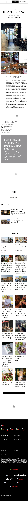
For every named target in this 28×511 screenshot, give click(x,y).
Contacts (4, 443)
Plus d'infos (3, 463)
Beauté (9, 4)
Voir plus (14, 393)
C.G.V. (15, 446)
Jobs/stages (17, 435)
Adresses (14, 233)
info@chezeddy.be (5, 130)
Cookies (16, 450)
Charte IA (3, 454)
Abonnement (4, 435)
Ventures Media (5, 446)
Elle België (4, 439)
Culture (15, 4)
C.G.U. (15, 443)
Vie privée (3, 450)
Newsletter (22, 1)
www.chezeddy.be (5, 132)
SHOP (15, 1)
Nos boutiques (18, 439)
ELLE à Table (22, 4)
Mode (3, 4)
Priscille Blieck (15, 15)
